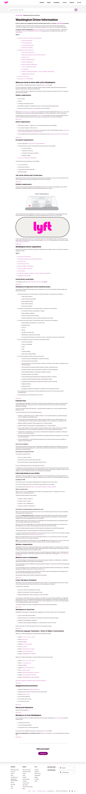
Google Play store (35, 31)
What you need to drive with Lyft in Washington (30, 38)
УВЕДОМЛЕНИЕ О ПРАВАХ (29, 653)
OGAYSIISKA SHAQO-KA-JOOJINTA (30, 672)
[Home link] (6, 3)
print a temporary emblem (22, 241)
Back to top (18, 119)
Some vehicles (63, 111)
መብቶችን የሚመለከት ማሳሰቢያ (29, 637)
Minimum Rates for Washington (29, 64)
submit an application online (41, 29)
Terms (29, 791)
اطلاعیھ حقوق (24, 646)
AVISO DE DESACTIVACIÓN (29, 675)
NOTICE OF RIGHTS (27, 644)
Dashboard (46, 240)
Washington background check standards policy (34, 55)
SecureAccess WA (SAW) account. (35, 534)
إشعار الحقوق (25, 639)
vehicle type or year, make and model (30, 111)
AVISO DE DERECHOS (28, 651)
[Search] (76, 9)
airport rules (26, 694)
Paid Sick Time (25, 57)
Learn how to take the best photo (37, 143)
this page (45, 85)
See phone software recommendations (59, 134)
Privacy (33, 791)
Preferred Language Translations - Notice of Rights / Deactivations (38, 71)
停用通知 (25, 665)
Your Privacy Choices (41, 791)
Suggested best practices (28, 74)
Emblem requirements (27, 47)
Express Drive (39, 115)
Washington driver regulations (25, 50)
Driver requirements (27, 43)
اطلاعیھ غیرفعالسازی (25, 670)
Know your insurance (23, 76)
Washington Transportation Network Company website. (42, 487)
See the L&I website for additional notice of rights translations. (31, 680)
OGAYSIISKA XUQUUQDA (28, 649)
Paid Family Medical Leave (28, 59)
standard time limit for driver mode (34, 282)
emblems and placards (33, 689)
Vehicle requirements (27, 40)
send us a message (59, 718)
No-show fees (25, 69)
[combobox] (79, 2)
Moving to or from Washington (25, 78)
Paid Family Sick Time (23, 263)
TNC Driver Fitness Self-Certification (27, 158)
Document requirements (28, 45)
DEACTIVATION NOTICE (28, 667)
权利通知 (25, 642)
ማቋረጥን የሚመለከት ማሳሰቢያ (29, 660)
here (28, 710)
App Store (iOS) (24, 31)
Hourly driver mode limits (28, 52)
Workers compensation (27, 62)
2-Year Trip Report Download (29, 66)
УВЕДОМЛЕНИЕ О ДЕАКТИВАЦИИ (31, 677)
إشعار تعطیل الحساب (26, 663)
